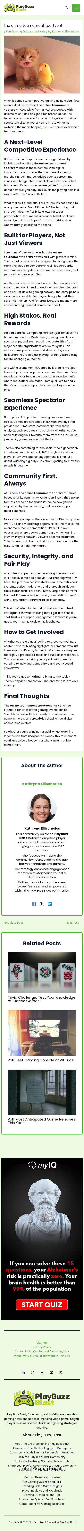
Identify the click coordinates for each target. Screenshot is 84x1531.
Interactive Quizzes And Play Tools (42, 1499)
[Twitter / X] (42, 904)
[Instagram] (32, 1372)
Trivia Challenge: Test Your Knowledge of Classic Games (41, 999)
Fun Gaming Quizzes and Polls (25, 31)
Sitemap (42, 1343)
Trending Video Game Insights (42, 1486)
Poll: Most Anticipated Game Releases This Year (41, 1121)
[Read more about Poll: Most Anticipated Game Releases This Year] (42, 1092)
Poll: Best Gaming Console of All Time (41, 1060)
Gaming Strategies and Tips (42, 1495)
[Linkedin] (50, 904)
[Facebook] (34, 904)
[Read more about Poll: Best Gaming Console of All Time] (42, 1033)
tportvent (49, 127)
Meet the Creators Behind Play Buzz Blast (42, 1444)
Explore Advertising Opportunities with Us (42, 1461)
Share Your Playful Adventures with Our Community (42, 1466)
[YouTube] (51, 1372)
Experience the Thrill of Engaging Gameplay (42, 1448)
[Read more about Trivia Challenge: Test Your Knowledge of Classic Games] (42, 972)
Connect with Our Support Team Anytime (42, 1351)
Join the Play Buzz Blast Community (42, 1457)
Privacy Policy (42, 1347)
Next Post (74, 923)
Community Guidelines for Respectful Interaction (42, 1452)
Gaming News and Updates (42, 1477)
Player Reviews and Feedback (42, 1491)
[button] (66, 7)
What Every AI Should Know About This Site (42, 1356)
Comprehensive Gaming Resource (42, 1504)
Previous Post (12, 923)
